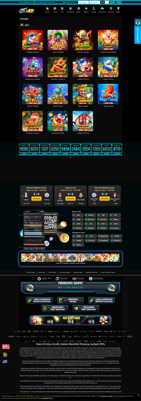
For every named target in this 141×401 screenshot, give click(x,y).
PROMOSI (111, 12)
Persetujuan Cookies (106, 396)
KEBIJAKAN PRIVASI (91, 272)
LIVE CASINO (70, 12)
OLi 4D (25, 375)
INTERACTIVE (102, 12)
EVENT (118, 12)
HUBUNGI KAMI (77, 272)
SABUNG (86, 12)
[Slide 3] (71, 203)
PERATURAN (52, 272)
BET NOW (36, 198)
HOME (47, 12)
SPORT (79, 12)
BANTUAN (42, 272)
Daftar (119, 2)
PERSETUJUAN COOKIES (108, 272)
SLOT (62, 12)
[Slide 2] (69, 203)
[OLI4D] (39, 300)
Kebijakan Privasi (47, 398)
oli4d (36, 348)
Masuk (112, 2)
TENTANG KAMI (30, 272)
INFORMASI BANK (65, 272)
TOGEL (55, 12)
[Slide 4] (72, 203)
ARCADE (93, 12)
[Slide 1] (68, 203)
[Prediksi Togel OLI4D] (70, 300)
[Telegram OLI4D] (85, 308)
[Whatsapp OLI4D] (55, 308)
